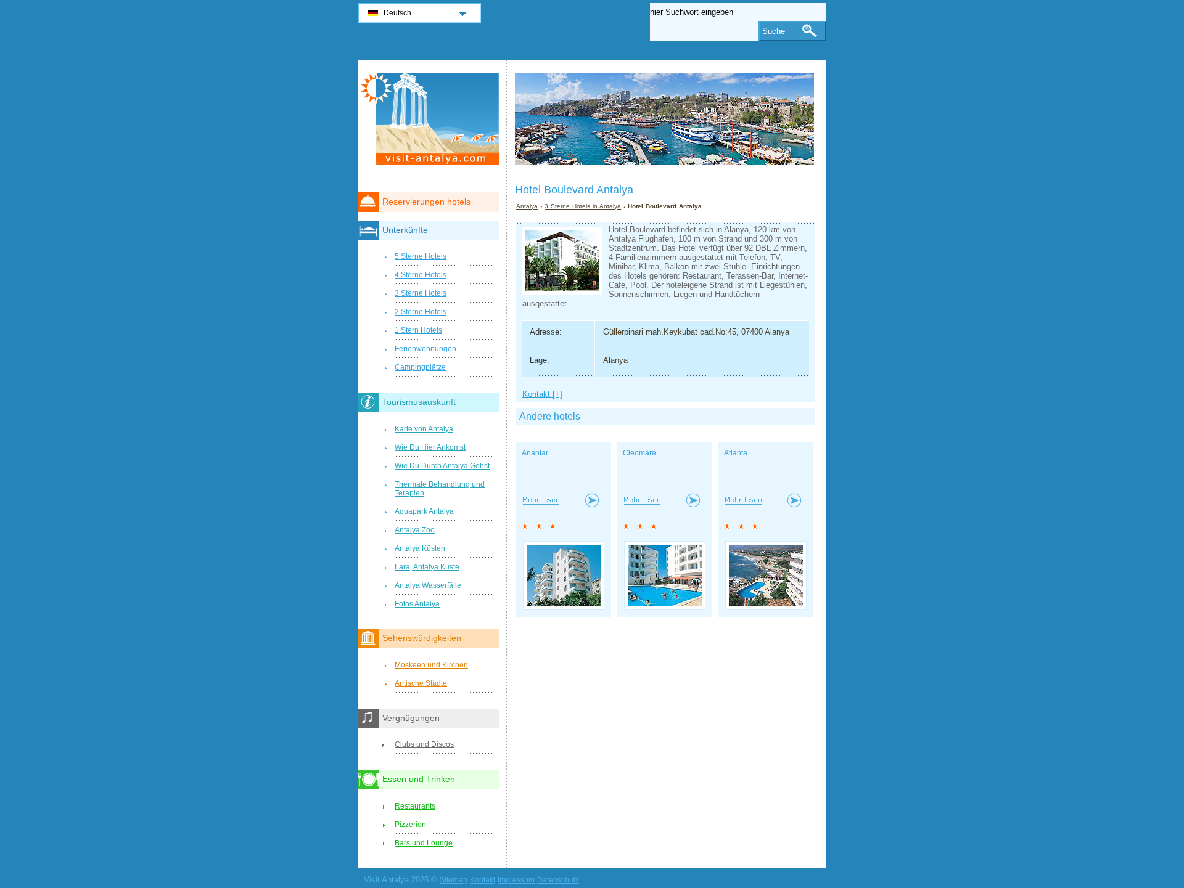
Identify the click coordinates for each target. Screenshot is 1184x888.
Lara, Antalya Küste (427, 567)
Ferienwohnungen (425, 348)
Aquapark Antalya (424, 511)
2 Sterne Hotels (420, 312)
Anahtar (535, 453)
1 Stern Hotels (418, 330)
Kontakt (482, 880)
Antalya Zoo (415, 530)
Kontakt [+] (542, 394)
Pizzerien (410, 824)
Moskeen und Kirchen (431, 665)
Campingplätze (420, 367)
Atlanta (735, 453)
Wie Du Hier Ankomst (430, 447)
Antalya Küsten (420, 548)
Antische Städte (421, 683)
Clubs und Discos (424, 744)
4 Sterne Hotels (420, 275)
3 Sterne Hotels (420, 293)
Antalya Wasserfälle (428, 585)
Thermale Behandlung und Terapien (440, 488)
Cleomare (639, 453)
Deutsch (397, 13)
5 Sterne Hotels (420, 256)
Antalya (527, 206)
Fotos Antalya (417, 604)
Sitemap (453, 880)
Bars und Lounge (424, 843)
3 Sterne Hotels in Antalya (583, 206)
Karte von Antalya (424, 429)
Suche (773, 31)
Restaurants (415, 806)
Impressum (516, 880)
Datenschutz (558, 880)
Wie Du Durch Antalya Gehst (442, 466)
